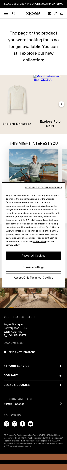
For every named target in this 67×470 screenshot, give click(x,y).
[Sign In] (55, 13)
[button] (15, 14)
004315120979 (17, 335)
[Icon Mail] (49, 13)
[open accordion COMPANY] (60, 375)
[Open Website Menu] (6, 13)
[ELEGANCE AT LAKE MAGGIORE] (33, 174)
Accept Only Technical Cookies (33, 277)
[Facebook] (22, 424)
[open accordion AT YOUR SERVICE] (60, 366)
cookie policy (39, 241)
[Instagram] (14, 424)
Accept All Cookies (33, 255)
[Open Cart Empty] (61, 13)
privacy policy (13, 245)
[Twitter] (6, 424)
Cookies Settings (33, 267)
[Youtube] (30, 424)
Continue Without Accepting (43, 187)
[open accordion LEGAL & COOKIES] (60, 385)
